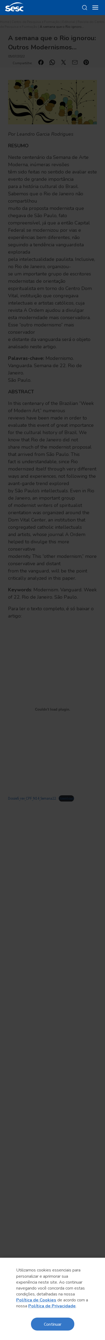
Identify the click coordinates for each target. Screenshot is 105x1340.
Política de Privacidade (52, 1306)
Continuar (52, 1324)
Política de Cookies (36, 1300)
